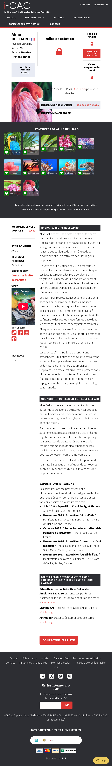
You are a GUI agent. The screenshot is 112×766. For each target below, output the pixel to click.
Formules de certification (24, 23)
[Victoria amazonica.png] (12, 188)
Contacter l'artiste (59, 640)
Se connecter (101, 4)
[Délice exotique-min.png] (31, 143)
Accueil (11, 17)
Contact (55, 23)
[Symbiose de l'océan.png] (67, 167)
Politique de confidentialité (90, 662)
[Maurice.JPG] (49, 143)
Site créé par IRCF (56, 758)
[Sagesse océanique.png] (86, 167)
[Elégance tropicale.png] (67, 143)
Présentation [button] (33, 17)
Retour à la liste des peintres (92, 53)
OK (67, 705)
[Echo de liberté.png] (12, 143)
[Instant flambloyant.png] (31, 188)
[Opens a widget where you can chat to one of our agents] (101, 761)
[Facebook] (20, 333)
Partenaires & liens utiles (33, 662)
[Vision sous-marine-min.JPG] (86, 143)
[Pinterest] (14, 339)
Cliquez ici (80, 89)
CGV (56, 667)
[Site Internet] (14, 333)
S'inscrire (85, 4)
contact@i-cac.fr (56, 719)
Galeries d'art (82, 17)
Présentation (29, 658)
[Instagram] (26, 333)
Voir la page (48, 602)
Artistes (59, 17)
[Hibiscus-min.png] (12, 167)
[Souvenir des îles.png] (31, 167)
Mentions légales (61, 662)
